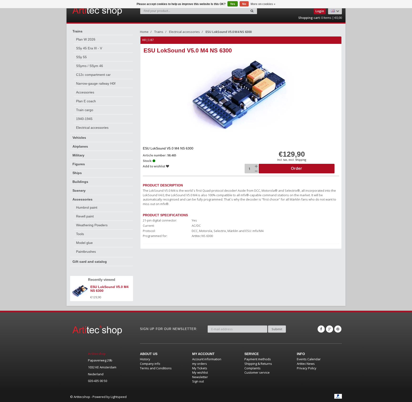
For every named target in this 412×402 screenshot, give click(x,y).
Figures (78, 164)
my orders (199, 363)
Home (144, 32)
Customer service (257, 372)
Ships (77, 173)
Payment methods (257, 359)
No (244, 4)
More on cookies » (263, 4)
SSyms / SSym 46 (89, 66)
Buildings (80, 182)
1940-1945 (84, 119)
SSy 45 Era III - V (89, 48)
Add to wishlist (154, 166)
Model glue (84, 243)
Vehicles (79, 137)
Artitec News (306, 363)
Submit (277, 329)
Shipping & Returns (258, 363)
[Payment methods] (338, 396)
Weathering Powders (92, 225)
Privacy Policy (306, 368)
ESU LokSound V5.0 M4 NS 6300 (229, 32)
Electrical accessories (92, 127)
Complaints (252, 368)
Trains (77, 31)
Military (78, 155)
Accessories (85, 92)
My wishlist (200, 372)
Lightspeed (119, 397)
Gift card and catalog (89, 261)
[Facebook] (321, 329)
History (145, 359)
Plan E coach (86, 101)
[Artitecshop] (87, 10)
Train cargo (84, 110)
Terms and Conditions (156, 368)
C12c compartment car (93, 75)
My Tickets (199, 368)
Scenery (79, 190)
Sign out (198, 381)
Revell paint (85, 216)
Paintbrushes (86, 251)
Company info (150, 363)
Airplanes (80, 146)
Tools (80, 234)
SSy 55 (81, 57)
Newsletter (200, 377)
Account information (206, 359)
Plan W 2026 (85, 39)
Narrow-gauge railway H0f (95, 83)
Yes (232, 4)
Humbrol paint (86, 207)
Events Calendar (309, 359)
